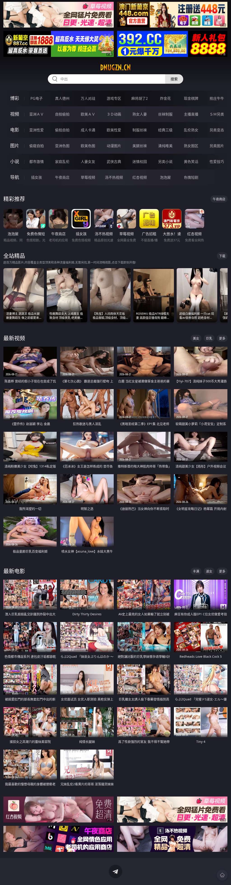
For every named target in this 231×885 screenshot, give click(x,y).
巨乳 (209, 338)
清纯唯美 (165, 145)
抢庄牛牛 (217, 98)
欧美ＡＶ (88, 114)
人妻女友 (88, 161)
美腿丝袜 (139, 145)
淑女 (209, 571)
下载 (222, 256)
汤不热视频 (114, 177)
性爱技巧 (217, 161)
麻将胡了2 (139, 98)
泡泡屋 (165, 177)
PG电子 (36, 98)
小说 (14, 161)
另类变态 (217, 130)
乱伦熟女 (191, 130)
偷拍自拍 (62, 130)
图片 (14, 146)
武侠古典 (114, 161)
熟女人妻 (139, 114)
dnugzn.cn (115, 67)
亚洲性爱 (36, 130)
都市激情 (36, 161)
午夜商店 (62, 177)
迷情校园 (139, 161)
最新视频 (14, 338)
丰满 (196, 571)
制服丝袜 (139, 130)
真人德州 (62, 98)
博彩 (14, 98)
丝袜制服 (165, 114)
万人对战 (88, 98)
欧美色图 (88, 145)
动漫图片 (114, 145)
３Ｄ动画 (114, 114)
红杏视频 (139, 177)
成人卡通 (88, 130)
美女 (196, 338)
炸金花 (165, 98)
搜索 (174, 79)
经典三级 (165, 130)
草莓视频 (88, 177)
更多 (222, 338)
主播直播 (191, 114)
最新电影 (14, 571)
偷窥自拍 (36, 145)
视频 (14, 114)
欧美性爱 (114, 130)
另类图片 (217, 145)
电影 (14, 130)
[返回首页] (222, 875)
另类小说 (165, 161)
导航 (14, 177)
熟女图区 (191, 145)
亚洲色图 (62, 145)
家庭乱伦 (62, 161)
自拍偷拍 (62, 114)
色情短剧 (191, 177)
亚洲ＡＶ (36, 114)
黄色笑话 (191, 161)
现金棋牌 (191, 98)
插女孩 (36, 177)
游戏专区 (114, 98)
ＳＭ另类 (217, 114)
